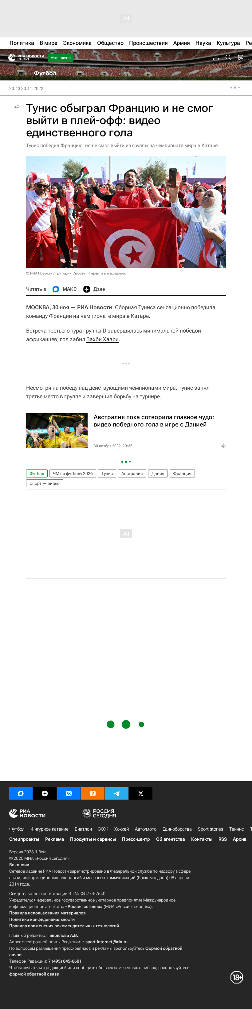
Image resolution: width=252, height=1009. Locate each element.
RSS (223, 839)
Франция (182, 473)
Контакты (201, 839)
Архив (239, 839)
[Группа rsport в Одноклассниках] (92, 793)
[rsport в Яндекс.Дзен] (45, 793)
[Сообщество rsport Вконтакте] (69, 793)
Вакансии (19, 864)
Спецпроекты (24, 839)
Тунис (107, 473)
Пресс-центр (136, 839)
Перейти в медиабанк (107, 273)
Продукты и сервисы (93, 839)
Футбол (37, 473)
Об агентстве (170, 839)
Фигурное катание (50, 829)
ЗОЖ (103, 829)
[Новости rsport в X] (140, 793)
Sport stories (210, 829)
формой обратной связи (34, 974)
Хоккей (121, 829)
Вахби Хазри (102, 339)
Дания (158, 473)
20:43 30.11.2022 (26, 88)
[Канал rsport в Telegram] (116, 793)
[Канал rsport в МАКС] (21, 793)
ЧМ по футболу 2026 (73, 473)
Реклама (54, 839)
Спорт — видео (45, 483)
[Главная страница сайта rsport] (40, 57)
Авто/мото (145, 829)
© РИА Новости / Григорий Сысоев (55, 273)
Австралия (132, 473)
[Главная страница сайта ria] (10, 57)
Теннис (236, 829)
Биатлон (83, 829)
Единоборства (177, 829)
